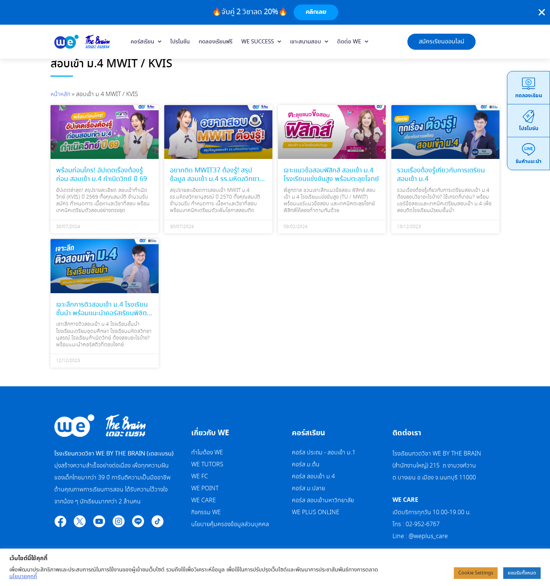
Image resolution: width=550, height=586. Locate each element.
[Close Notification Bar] (541, 12)
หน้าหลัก (60, 94)
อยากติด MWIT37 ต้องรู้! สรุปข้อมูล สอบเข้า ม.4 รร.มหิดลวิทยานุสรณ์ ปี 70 (216, 179)
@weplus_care (428, 536)
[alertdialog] (275, 12)
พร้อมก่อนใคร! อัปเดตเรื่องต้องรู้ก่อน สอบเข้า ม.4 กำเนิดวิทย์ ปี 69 (101, 175)
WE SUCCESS (257, 42)
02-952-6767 (423, 524)
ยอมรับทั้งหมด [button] (522, 573)
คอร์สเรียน (142, 42)
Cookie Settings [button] (475, 573)
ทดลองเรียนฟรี (215, 42)
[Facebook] (60, 521)
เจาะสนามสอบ (305, 42)
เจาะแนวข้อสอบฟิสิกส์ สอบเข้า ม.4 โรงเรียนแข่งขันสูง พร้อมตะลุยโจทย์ (331, 175)
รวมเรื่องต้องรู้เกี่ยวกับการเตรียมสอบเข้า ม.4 (441, 175)
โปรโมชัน (180, 42)
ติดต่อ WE (349, 42)
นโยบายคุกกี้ (23, 577)
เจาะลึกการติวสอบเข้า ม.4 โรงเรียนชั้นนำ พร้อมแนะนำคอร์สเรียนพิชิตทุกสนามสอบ (102, 313)
